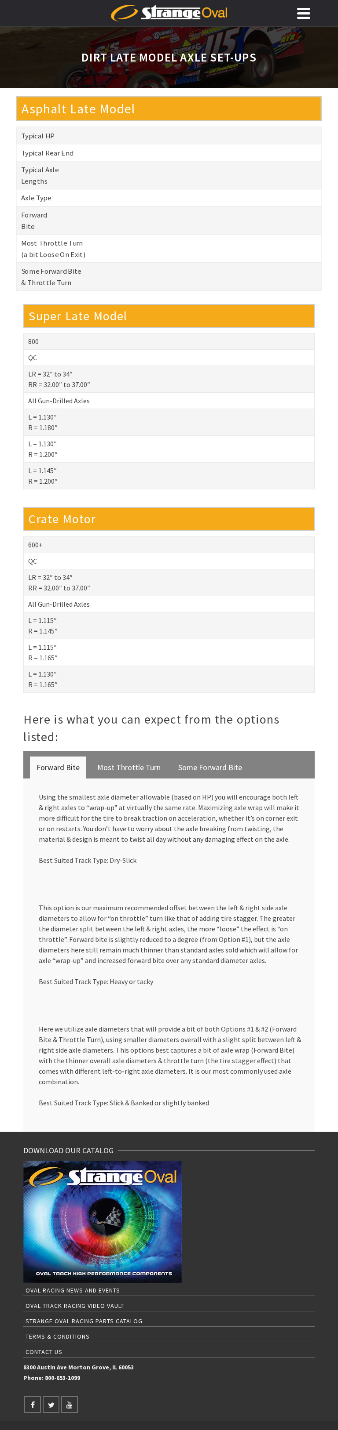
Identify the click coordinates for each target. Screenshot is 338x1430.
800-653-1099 (62, 1378)
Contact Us (44, 1352)
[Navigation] (304, 13)
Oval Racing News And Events (73, 1290)
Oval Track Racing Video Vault (75, 1306)
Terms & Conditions (58, 1336)
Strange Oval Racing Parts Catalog (84, 1321)
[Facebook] (32, 1404)
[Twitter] (51, 1404)
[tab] (58, 767)
